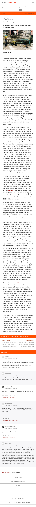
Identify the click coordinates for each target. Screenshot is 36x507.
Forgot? (23, 6)
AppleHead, (9, 397)
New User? (4, 10)
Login (8, 472)
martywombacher (10, 387)
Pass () (22, 6)
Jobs (18, 485)
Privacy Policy (18, 494)
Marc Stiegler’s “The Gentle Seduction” (11, 342)
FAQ (18, 490)
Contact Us (18, 477)
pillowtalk (8, 373)
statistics (10, 190)
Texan (7, 356)
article (18, 283)
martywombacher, (10, 416)
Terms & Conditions (18, 498)
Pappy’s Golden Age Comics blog (27, 344)
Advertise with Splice (18, 481)
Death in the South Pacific (8, 344)
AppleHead (8, 403)
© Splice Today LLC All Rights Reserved (19, 502)
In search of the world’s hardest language (11, 346)
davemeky (8, 443)
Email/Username (5, 6)
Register (4, 472)
